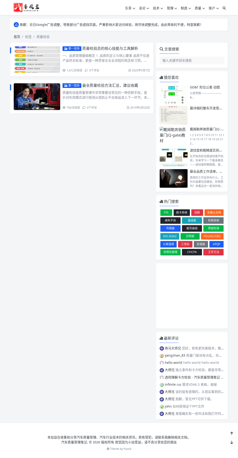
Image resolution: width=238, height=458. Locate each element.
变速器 (201, 244)
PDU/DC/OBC (212, 236)
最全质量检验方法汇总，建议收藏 (110, 85)
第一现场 (73, 48)
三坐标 (185, 244)
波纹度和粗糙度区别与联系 (209, 150)
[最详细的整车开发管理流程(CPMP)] (174, 115)
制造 (184, 8)
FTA (166, 212)
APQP (216, 244)
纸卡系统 (181, 212)
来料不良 (170, 220)
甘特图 (190, 236)
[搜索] (224, 8)
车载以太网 (214, 212)
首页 (17, 36)
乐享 (128, 8)
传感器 (170, 228)
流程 (197, 212)
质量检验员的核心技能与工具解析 (110, 48)
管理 (170, 8)
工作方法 (213, 252)
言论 (142, 8)
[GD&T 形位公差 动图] (174, 94)
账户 (212, 8)
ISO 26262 (170, 236)
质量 (198, 8)
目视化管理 (170, 252)
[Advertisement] (192, 296)
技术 (156, 8)
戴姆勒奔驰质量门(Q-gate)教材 (212, 129)
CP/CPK (192, 252)
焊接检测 (213, 228)
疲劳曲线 (192, 228)
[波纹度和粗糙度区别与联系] (174, 157)
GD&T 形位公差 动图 (205, 87)
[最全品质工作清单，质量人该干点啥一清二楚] (174, 178)
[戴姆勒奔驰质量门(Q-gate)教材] (174, 136)
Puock (127, 449)
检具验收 (213, 220)
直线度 (192, 220)
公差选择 (168, 244)
